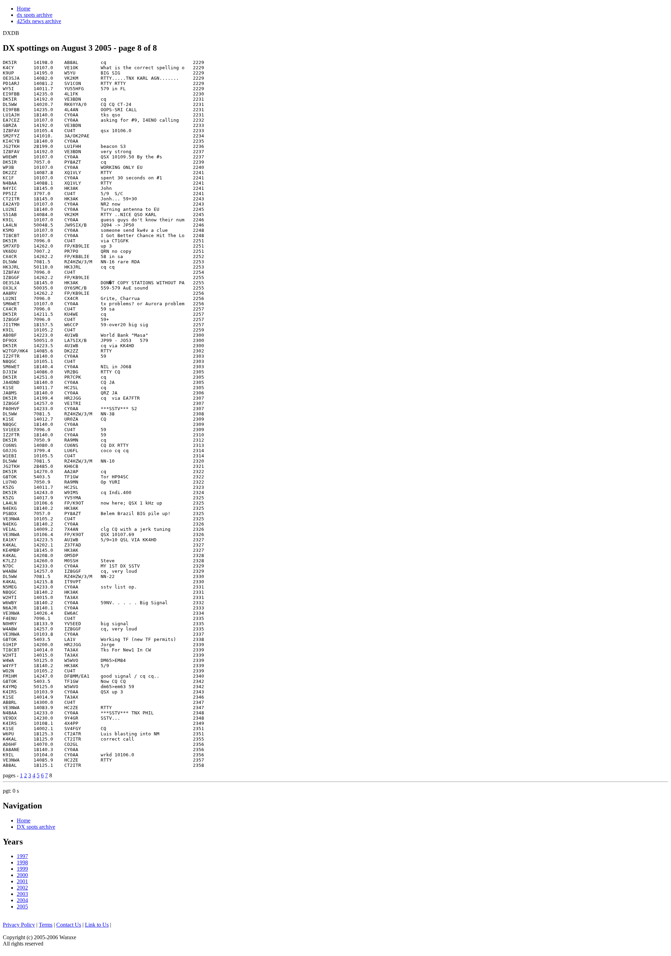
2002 (22, 888)
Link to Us (97, 925)
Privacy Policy (19, 925)
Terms (45, 925)
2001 (22, 881)
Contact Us (68, 925)
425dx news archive (39, 21)
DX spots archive (36, 827)
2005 (22, 906)
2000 (22, 875)
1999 (22, 869)
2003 (22, 894)
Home (23, 9)
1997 (22, 856)
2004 (22, 900)
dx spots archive (34, 15)
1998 (22, 862)
